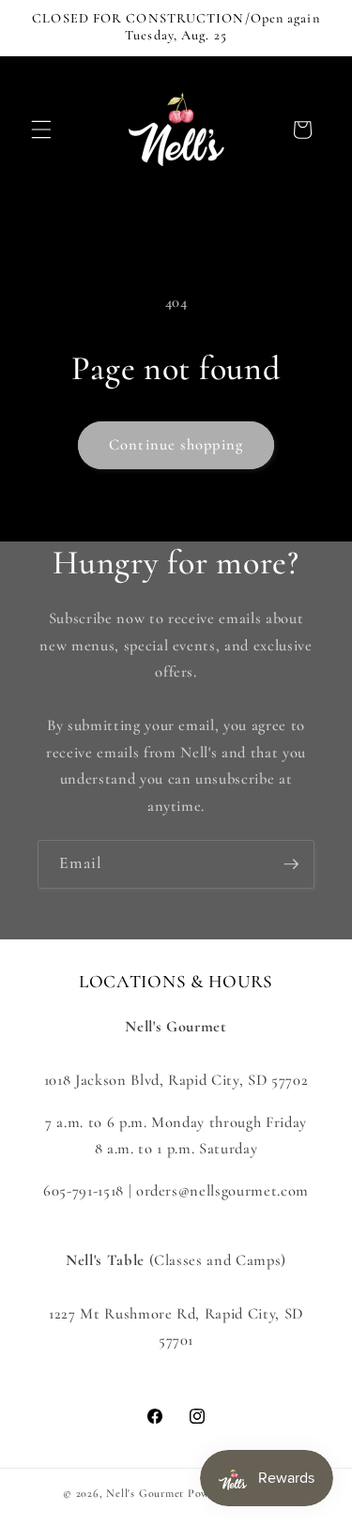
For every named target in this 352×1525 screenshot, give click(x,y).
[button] (41, 129)
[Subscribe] (291, 864)
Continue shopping (176, 444)
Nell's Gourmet (145, 1493)
